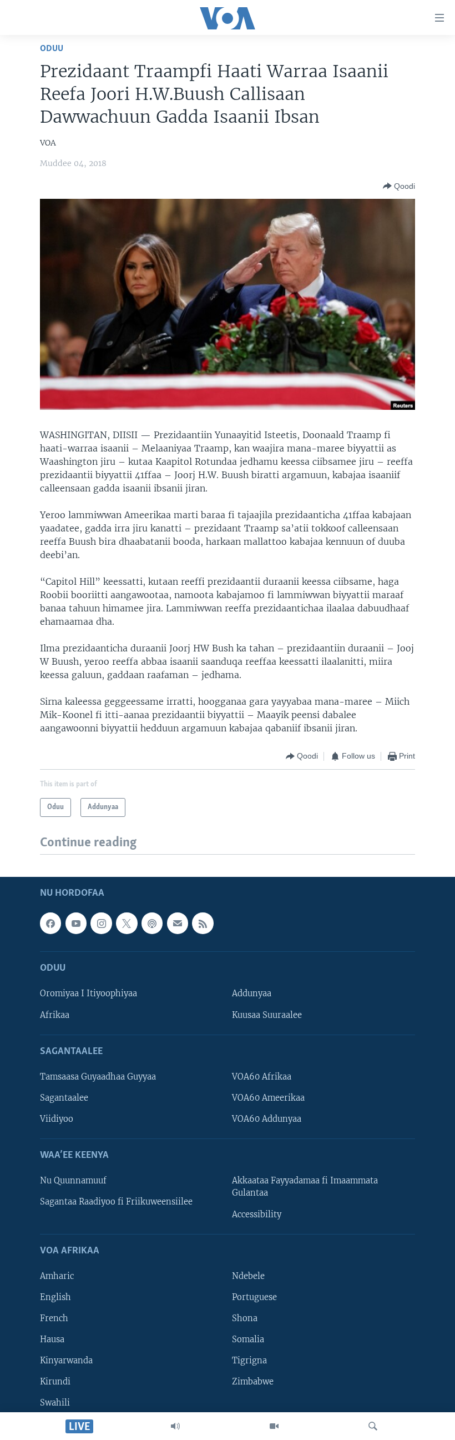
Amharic (57, 1276)
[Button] (399, 186)
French (54, 1318)
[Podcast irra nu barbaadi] (152, 923)
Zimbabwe (253, 1382)
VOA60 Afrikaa (261, 1077)
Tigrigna (249, 1361)
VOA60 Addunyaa (266, 1119)
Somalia (248, 1339)
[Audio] (175, 1426)
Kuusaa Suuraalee (267, 1015)
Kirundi (55, 1382)
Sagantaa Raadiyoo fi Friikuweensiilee (116, 1202)
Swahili (55, 1403)
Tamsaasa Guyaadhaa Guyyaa (98, 1077)
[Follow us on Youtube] (76, 923)
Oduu (51, 48)
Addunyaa (251, 994)
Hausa (52, 1339)
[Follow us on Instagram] (101, 923)
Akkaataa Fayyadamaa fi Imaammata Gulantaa (305, 1187)
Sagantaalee (64, 1098)
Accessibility (256, 1214)
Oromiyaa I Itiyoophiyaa (88, 994)
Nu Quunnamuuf (73, 1181)
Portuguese (254, 1297)
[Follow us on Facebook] (50, 923)
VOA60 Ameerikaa (268, 1098)
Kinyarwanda (66, 1361)
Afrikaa (54, 1015)
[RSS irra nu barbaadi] (202, 923)
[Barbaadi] (373, 1426)
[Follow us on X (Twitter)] (126, 923)
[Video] (274, 1426)
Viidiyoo (56, 1119)
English (55, 1297)
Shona (244, 1318)
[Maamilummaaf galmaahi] (177, 923)
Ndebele (248, 1276)
